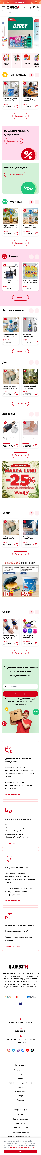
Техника (20, 1100)
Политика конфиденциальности (21, 1136)
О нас (20, 1115)
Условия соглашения (20, 1132)
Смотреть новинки (15, 174)
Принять (20, 1151)
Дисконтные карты (20, 1119)
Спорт (20, 1096)
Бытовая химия (20, 1070)
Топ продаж (19, 2)
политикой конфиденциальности (21, 1147)
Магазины (20, 1123)
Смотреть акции (14, 141)
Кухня (20, 1087)
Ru (24, 17)
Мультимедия (20, 1091)
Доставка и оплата (20, 1128)
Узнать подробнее (12, 795)
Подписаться (20, 694)
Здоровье (20, 1078)
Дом (20, 1074)
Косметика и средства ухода (20, 1083)
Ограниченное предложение (26, 2)
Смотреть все (20, 116)
